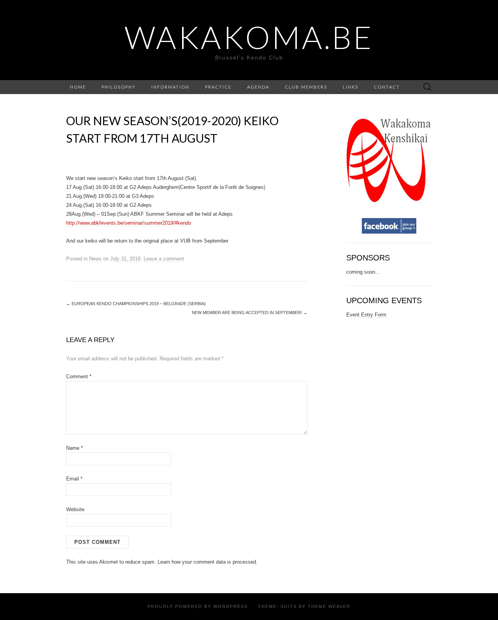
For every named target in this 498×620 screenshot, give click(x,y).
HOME (78, 86)
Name (74, 448)
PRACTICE (218, 86)
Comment (78, 376)
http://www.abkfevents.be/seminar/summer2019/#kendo (128, 223)
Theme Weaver (329, 606)
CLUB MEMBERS (306, 86)
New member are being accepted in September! (249, 312)
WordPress (230, 606)
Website (75, 509)
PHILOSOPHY (119, 86)
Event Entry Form (366, 315)
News (95, 259)
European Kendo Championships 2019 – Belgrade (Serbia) (136, 303)
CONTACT (387, 86)
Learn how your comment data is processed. (208, 562)
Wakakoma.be (249, 37)
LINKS (350, 86)
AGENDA (258, 86)
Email (74, 479)
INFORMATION (170, 86)
